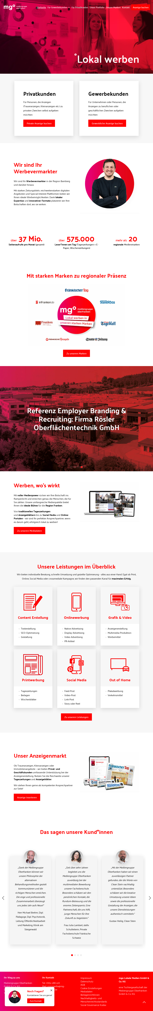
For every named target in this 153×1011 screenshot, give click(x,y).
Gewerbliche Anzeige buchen (107, 123)
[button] (72, 955)
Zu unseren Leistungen (76, 717)
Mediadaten (86, 991)
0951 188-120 (53, 983)
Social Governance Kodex (93, 1005)
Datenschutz (87, 981)
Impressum (86, 978)
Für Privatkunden (80, 7)
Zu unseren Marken (76, 353)
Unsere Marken (113, 7)
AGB (83, 984)
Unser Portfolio (97, 7)
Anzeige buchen (141, 7)
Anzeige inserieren (27, 797)
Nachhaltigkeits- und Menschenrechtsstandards (94, 999)
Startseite (41, 7)
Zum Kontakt (36, 1001)
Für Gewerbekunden (57, 7)
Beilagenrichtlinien (90, 995)
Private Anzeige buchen (39, 123)
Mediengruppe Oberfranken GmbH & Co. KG (133, 992)
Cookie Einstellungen (91, 988)
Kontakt (126, 7)
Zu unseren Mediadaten (29, 530)
